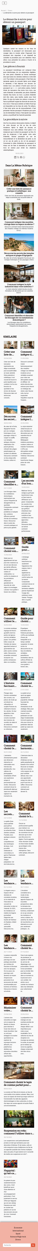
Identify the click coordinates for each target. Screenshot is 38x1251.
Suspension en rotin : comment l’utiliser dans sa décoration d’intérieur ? (18, 1133)
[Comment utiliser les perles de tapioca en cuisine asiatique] (10, 611)
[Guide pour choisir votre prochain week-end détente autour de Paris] (27, 611)
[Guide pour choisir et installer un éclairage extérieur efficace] (28, 540)
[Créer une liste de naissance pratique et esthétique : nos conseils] (19, 178)
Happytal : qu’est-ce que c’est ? (9, 1173)
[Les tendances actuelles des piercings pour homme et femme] (10, 938)
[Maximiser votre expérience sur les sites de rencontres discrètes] (10, 1001)
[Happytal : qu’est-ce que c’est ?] (10, 1163)
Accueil (3, 10)
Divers (10, 10)
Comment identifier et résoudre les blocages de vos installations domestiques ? (19, 317)
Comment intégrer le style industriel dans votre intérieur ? (19, 285)
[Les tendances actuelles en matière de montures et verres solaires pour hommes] (27, 873)
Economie (18, 1228)
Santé (18, 1234)
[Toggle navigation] (4, 3)
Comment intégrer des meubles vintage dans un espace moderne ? (19, 223)
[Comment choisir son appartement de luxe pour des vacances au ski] (11, 541)
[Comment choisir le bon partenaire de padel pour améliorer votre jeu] (27, 676)
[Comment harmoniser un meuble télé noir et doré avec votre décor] (27, 738)
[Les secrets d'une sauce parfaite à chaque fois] (9, 805)
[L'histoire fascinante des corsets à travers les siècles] (10, 676)
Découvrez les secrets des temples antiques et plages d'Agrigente (19, 254)
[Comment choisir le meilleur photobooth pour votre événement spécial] (10, 738)
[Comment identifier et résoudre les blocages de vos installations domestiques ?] (19, 304)
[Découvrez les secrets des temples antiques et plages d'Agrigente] (19, 242)
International (18, 1231)
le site (15, 88)
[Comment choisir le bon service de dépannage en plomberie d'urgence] (27, 938)
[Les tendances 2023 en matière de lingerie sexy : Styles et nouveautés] (10, 873)
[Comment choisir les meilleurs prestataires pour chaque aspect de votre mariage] (27, 1001)
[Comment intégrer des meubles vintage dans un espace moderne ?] (19, 211)
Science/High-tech (18, 1237)
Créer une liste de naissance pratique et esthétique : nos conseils (19, 191)
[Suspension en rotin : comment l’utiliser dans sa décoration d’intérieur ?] (19, 1119)
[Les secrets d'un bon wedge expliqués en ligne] (27, 474)
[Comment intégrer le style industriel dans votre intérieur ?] (19, 273)
